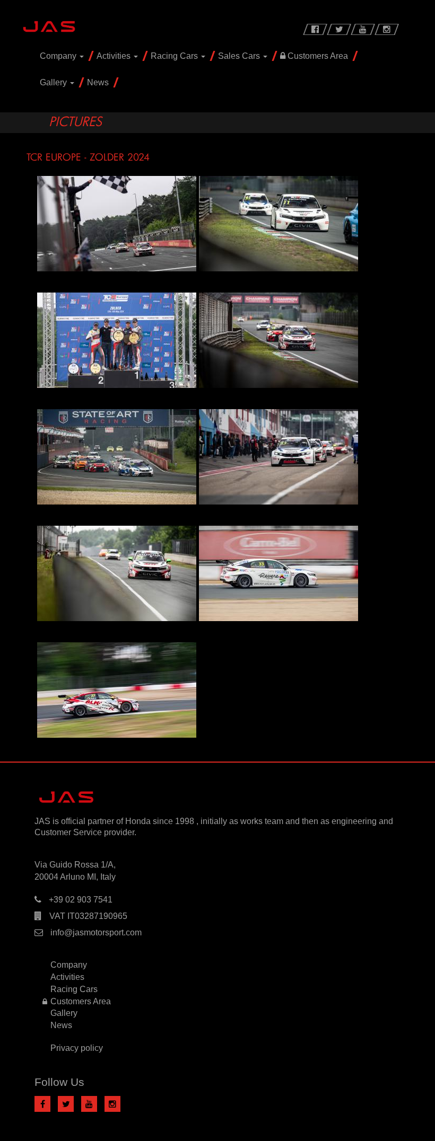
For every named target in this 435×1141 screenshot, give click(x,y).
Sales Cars (240, 55)
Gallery (54, 82)
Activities (115, 55)
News (98, 82)
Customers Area (316, 55)
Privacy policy (76, 1047)
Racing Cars (175, 55)
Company (59, 55)
